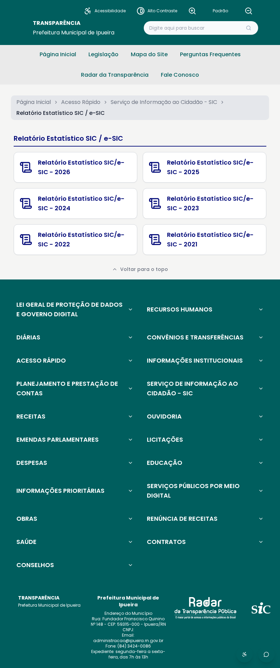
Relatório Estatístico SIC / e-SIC (68, 138)
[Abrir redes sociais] (266, 654)
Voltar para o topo (144, 269)
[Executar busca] (248, 27)
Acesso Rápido (80, 102)
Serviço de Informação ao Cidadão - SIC (164, 102)
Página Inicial (33, 102)
